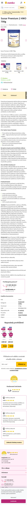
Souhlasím (13, 501)
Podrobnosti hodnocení (9, 25)
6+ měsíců (21, 310)
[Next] (26, 68)
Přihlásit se (21, 364)
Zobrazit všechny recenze (14, 442)
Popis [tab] (4, 95)
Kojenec (20, 313)
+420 (11, 285)
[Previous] (2, 68)
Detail (5, 346)
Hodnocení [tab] (14, 95)
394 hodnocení (15, 391)
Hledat (22, 7)
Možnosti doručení (8, 82)
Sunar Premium (22, 315)
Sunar (24, 25)
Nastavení (13, 497)
